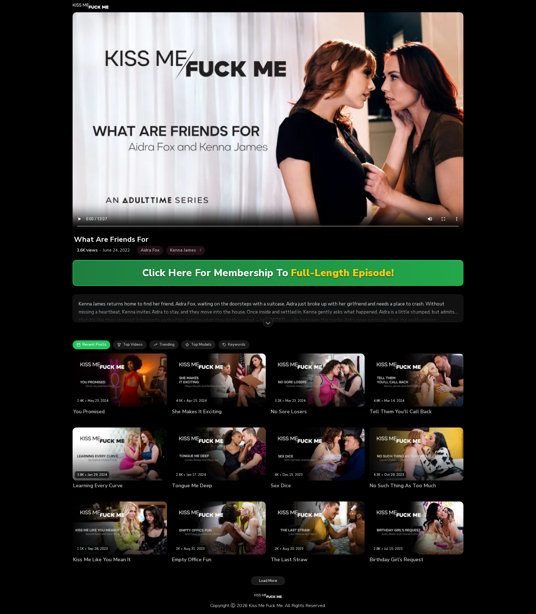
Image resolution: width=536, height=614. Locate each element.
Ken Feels (100, 421)
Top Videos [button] (133, 344)
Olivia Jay (81, 421)
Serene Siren (106, 569)
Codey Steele (202, 495)
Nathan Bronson (212, 421)
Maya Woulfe (184, 421)
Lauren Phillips (409, 495)
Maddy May (281, 495)
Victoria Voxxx (312, 421)
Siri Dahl (106, 495)
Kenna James (381, 421)
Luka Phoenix (294, 569)
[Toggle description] (268, 322)
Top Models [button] (201, 344)
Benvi (276, 569)
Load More (268, 580)
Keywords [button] (236, 344)
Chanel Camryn (284, 421)
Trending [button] (166, 344)
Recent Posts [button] (94, 344)
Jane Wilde (83, 569)
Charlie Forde (85, 495)
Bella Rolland (382, 495)
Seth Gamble (406, 421)
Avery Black (380, 569)
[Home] (91, 6)
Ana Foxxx (181, 569)
